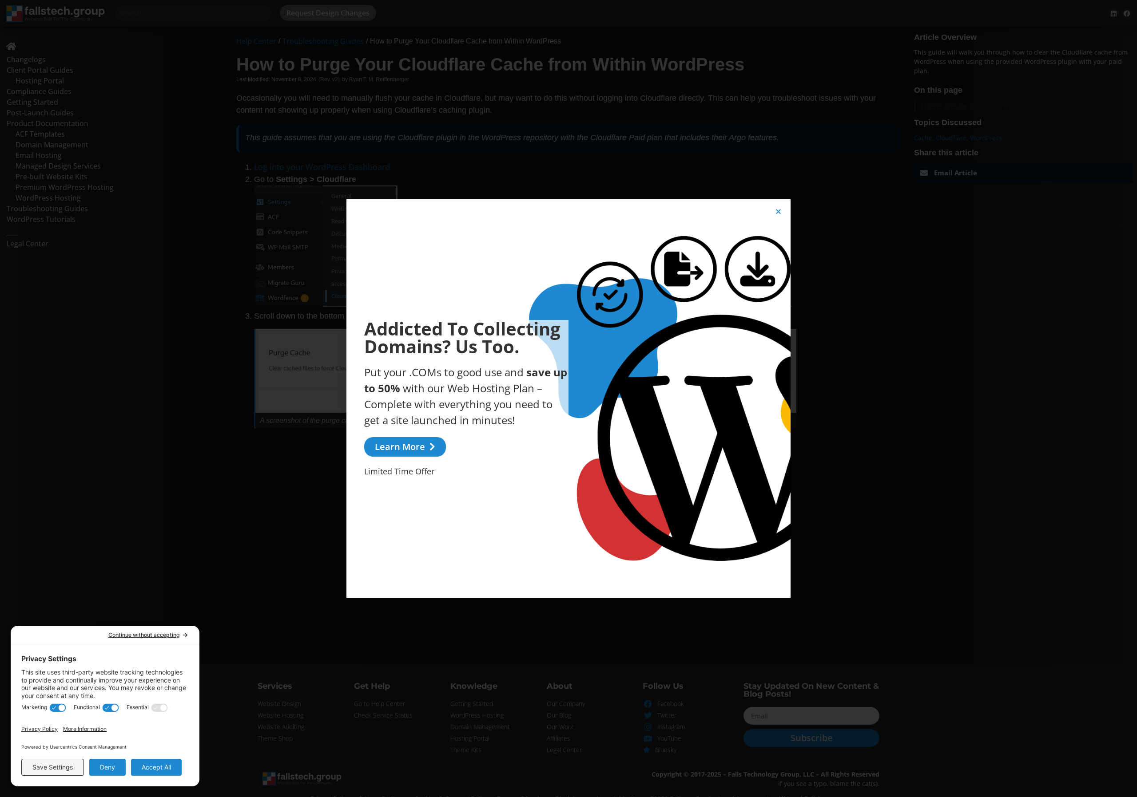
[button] (778, 211)
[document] (568, 398)
